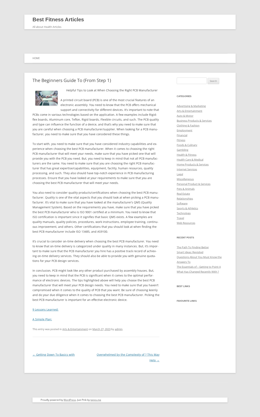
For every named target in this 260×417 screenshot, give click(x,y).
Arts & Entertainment (75, 329)
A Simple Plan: (42, 319)
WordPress (70, 400)
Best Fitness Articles (58, 19)
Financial (182, 135)
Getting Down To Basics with (53, 355)
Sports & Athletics (187, 208)
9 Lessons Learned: (45, 309)
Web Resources (186, 223)
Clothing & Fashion (188, 125)
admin (118, 329)
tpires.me (95, 400)
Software (182, 203)
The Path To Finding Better (193, 247)
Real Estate (183, 194)
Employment (184, 130)
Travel (180, 218)
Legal (180, 174)
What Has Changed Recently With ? (198, 271)
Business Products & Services (194, 120)
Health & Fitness (186, 155)
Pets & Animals (186, 189)
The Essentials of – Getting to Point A (199, 267)
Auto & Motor (185, 116)
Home (36, 58)
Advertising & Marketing (191, 106)
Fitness (181, 140)
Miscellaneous (185, 179)
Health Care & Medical (190, 159)
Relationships (185, 198)
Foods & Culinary (187, 145)
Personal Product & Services (193, 184)
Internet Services (187, 169)
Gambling (182, 150)
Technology (184, 213)
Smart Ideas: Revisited (190, 252)
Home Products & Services (193, 164)
